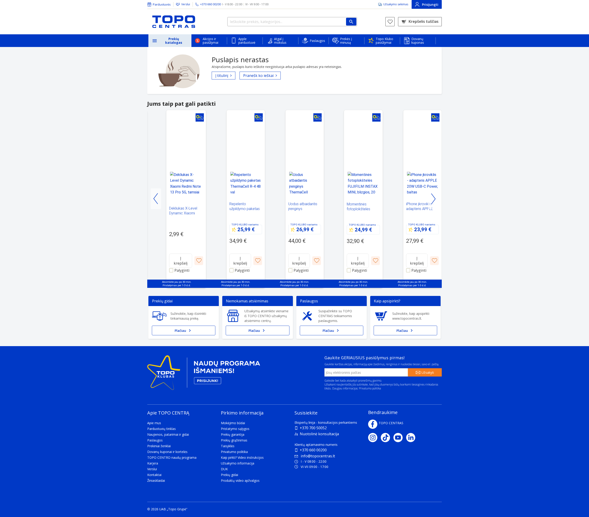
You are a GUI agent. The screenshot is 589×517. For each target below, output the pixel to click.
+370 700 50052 (313, 427)
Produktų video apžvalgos (240, 480)
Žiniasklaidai (156, 480)
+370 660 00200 (313, 450)
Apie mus (154, 423)
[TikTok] (387, 437)
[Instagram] (374, 437)
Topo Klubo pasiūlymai (384, 41)
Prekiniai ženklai (159, 446)
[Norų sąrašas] (390, 21)
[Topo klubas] (203, 374)
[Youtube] (399, 437)
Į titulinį (221, 75)
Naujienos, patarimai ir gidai (168, 434)
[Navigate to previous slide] (156, 198)
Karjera (152, 463)
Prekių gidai (229, 474)
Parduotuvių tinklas (161, 428)
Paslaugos (317, 40)
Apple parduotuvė (246, 41)
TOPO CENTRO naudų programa (171, 457)
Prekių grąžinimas (234, 440)
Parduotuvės (162, 4)
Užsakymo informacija (237, 463)
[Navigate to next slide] (433, 198)
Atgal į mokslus (280, 41)
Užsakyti (428, 372)
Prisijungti (430, 4)
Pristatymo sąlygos (235, 428)
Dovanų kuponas (417, 41)
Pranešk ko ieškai (258, 75)
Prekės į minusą (346, 41)
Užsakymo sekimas (395, 4)
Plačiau (180, 330)
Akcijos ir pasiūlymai (210, 41)
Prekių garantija (232, 434)
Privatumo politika (370, 388)
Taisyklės (227, 446)
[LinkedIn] (412, 437)
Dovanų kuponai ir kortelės (167, 451)
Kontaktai (154, 474)
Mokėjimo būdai (233, 423)
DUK (224, 469)
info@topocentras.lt (318, 456)
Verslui (185, 4)
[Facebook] (372, 424)
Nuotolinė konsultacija (319, 433)
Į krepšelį (181, 261)
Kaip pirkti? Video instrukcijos (242, 457)
